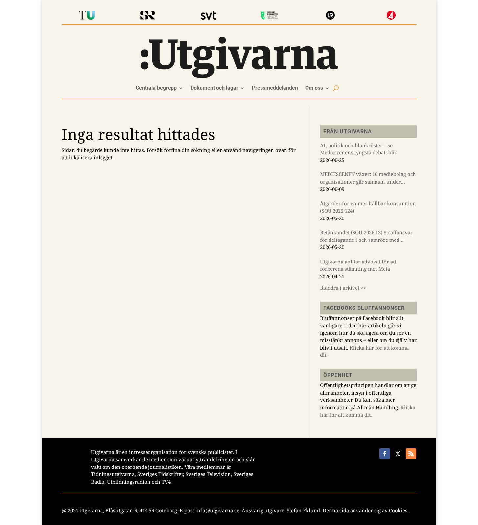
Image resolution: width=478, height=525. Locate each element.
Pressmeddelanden (275, 88)
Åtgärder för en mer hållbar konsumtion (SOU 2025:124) (368, 207)
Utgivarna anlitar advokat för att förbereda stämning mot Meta (358, 265)
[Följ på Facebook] (384, 453)
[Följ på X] (398, 453)
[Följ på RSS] (411, 453)
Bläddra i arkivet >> (343, 288)
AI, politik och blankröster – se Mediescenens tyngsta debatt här (358, 149)
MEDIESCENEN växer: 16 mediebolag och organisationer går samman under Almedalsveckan (368, 178)
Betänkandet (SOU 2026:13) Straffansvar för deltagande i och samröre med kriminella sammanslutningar (366, 236)
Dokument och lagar (214, 88)
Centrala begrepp (156, 88)
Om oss (314, 88)
